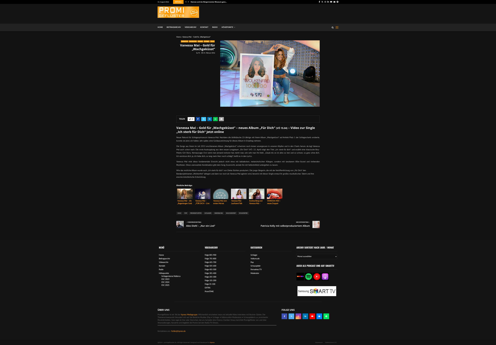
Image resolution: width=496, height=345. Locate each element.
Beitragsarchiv (174, 27)
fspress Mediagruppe (189, 315)
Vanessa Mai (192, 41)
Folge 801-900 (210, 255)
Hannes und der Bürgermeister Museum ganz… (209, 2)
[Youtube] (312, 316)
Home (160, 27)
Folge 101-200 (210, 281)
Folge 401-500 (210, 270)
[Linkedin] (305, 316)
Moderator (255, 273)
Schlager (206, 41)
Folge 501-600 (210, 266)
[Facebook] (284, 316)
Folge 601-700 (210, 262)
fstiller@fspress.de (178, 331)
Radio (215, 27)
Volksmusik (255, 259)
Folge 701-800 (210, 259)
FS (199, 53)
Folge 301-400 (210, 273)
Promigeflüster (195, 213)
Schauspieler (256, 266)
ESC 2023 (165, 279)
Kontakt (204, 27)
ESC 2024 (165, 282)
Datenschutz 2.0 (330, 342)
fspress (212, 342)
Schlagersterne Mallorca (170, 276)
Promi (212, 41)
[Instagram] (298, 316)
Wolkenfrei (184, 41)
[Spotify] (326, 316)
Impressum (319, 342)
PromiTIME (209, 291)
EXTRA (207, 288)
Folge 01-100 (210, 284)
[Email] (319, 316)
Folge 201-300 (210, 277)
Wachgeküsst (231, 213)
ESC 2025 (165, 285)
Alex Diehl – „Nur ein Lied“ (200, 225)
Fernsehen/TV (256, 270)
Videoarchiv (190, 27)
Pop (185, 213)
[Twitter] (291, 316)
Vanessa (200, 41)
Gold (179, 213)
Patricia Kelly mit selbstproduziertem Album (285, 225)
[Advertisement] (291, 13)
